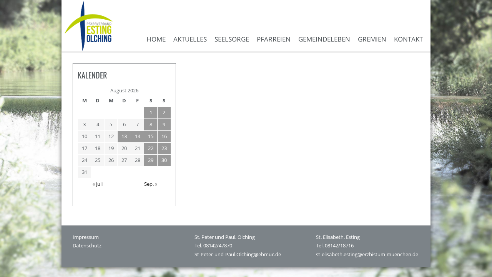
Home (156, 39)
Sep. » (150, 183)
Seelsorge (231, 39)
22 (150, 148)
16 (164, 136)
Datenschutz (87, 245)
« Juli (98, 183)
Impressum (86, 237)
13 (124, 136)
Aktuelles (190, 39)
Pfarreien (274, 39)
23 (164, 148)
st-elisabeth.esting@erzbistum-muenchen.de (367, 254)
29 (150, 160)
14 (137, 136)
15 (150, 136)
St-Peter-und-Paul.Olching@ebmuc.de (237, 254)
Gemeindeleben (324, 39)
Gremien (372, 39)
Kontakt (408, 39)
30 (164, 160)
